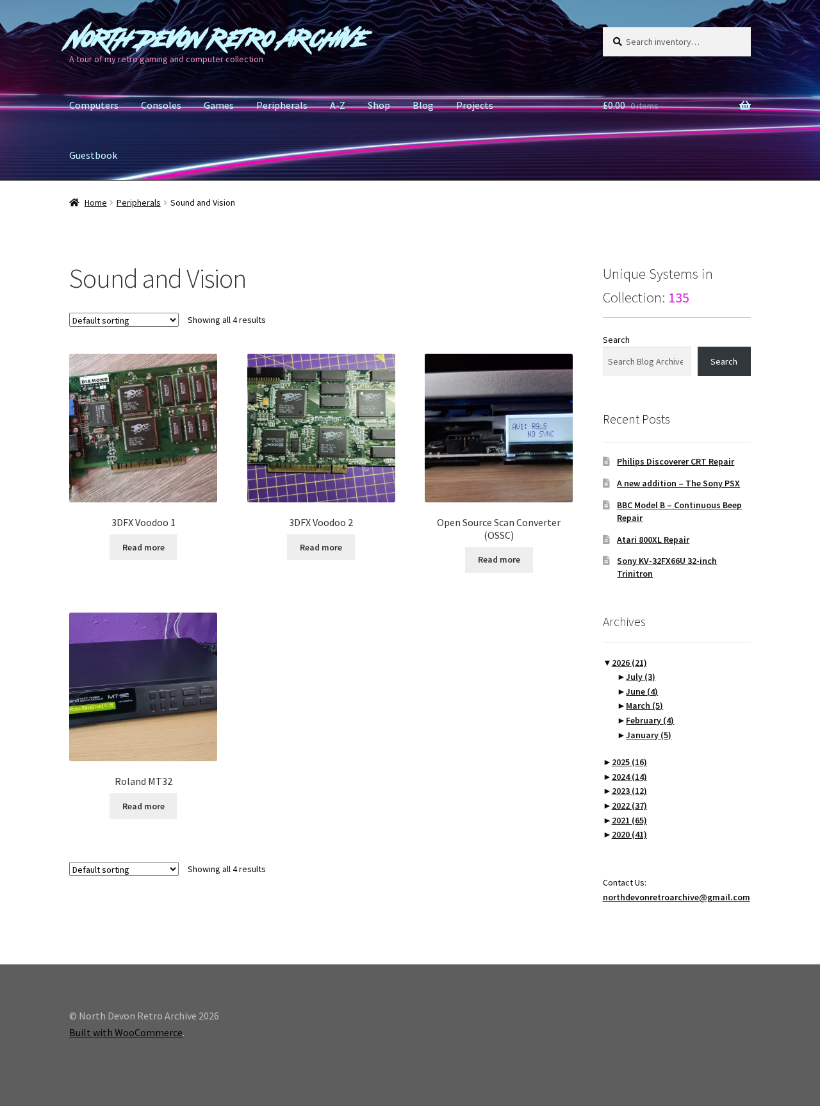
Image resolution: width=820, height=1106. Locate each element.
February (650, 720)
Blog (423, 105)
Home (96, 202)
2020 (629, 834)
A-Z (337, 105)
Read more (143, 547)
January (648, 735)
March (644, 705)
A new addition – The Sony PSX (678, 483)
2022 (629, 805)
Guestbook (93, 155)
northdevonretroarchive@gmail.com (676, 897)
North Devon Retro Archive (218, 38)
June (642, 691)
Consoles (161, 105)
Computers (94, 105)
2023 (629, 790)
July (640, 676)
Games (219, 105)
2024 (629, 776)
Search (616, 339)
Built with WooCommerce (126, 1032)
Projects (474, 105)
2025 (629, 762)
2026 (629, 662)
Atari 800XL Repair (653, 539)
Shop (379, 105)
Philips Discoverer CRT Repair (675, 461)
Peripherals (282, 105)
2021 (629, 820)
